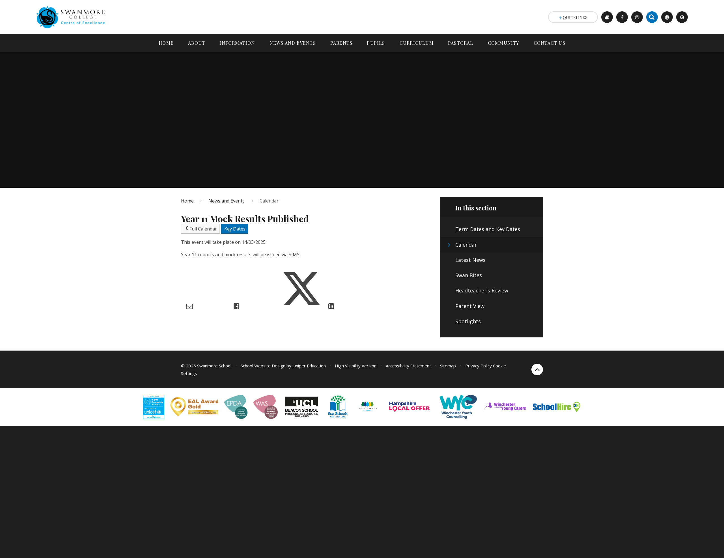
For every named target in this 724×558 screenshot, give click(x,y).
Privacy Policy (478, 366)
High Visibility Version (355, 366)
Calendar (269, 201)
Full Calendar (203, 229)
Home (187, 201)
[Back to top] (537, 369)
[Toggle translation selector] (682, 17)
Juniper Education (309, 366)
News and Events (226, 201)
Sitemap (448, 366)
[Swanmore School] (72, 17)
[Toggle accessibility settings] (667, 17)
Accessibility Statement (408, 366)
